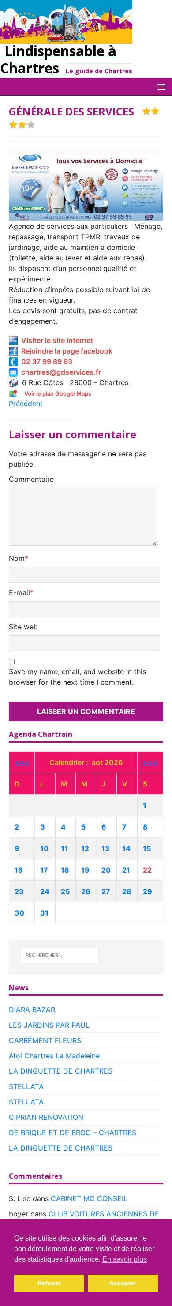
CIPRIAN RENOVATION (46, 1117)
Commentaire (31, 479)
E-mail (19, 592)
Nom (17, 558)
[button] (160, 86)
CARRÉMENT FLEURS (45, 1040)
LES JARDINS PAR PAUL (49, 1025)
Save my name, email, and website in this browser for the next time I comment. (77, 676)
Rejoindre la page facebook (65, 350)
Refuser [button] (49, 1283)
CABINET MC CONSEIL (89, 1198)
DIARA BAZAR (32, 1009)
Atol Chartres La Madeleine (54, 1055)
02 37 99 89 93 (45, 361)
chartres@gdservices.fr (59, 372)
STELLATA (26, 1086)
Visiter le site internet (55, 340)
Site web (23, 626)
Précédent (26, 403)
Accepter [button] (122, 1283)
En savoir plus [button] (124, 1259)
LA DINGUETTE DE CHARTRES (60, 1071)
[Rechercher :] (60, 955)
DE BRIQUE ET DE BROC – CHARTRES (72, 1132)
